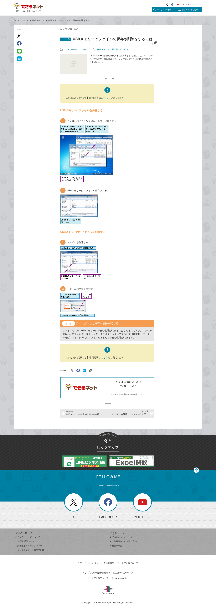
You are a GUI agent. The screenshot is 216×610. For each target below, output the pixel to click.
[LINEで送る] (19, 51)
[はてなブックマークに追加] (19, 58)
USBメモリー (38, 20)
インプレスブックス (99, 578)
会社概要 (110, 563)
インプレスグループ (129, 563)
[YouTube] (178, 4)
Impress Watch (121, 578)
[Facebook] (172, 4)
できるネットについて (193, 4)
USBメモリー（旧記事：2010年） (113, 49)
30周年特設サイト (25, 541)
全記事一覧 (117, 545)
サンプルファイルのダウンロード (32, 550)
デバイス (24, 20)
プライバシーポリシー (90, 563)
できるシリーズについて (28, 537)
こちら (104, 97)
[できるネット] (15, 20)
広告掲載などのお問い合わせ (125, 541)
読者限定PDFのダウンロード (30, 545)
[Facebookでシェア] (19, 43)
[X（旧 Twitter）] (167, 5)
